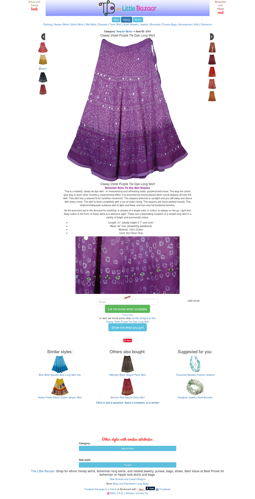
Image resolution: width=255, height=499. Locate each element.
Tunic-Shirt (115, 24)
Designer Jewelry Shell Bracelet (195, 397)
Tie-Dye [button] (127, 464)
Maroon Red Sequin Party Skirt (127, 397)
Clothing (47, 24)
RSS (112, 493)
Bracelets (155, 24)
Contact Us (142, 493)
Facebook (164, 489)
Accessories (185, 24)
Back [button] (116, 19)
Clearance (206, 24)
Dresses (102, 24)
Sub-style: (85, 459)
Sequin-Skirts (61, 24)
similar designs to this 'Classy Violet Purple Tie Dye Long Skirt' (131, 319)
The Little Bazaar (42, 471)
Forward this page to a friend (100, 489)
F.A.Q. (120, 493)
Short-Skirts (77, 24)
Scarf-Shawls (130, 24)
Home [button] (126, 19)
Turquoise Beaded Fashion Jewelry (195, 374)
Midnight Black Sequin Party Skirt (127, 374)
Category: (85, 443)
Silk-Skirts (91, 24)
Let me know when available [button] (127, 309)
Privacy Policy (127, 315)
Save (129, 340)
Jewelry (144, 24)
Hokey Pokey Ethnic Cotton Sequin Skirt (60, 397)
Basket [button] (138, 19)
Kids (196, 24)
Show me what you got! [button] (127, 327)
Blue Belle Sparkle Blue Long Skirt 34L (60, 374)
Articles (130, 493)
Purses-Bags (170, 24)
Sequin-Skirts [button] (127, 448)
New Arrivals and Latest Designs (127, 479)
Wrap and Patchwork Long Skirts (131, 483)
